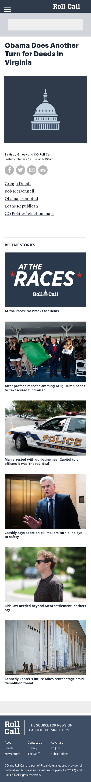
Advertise (57, 743)
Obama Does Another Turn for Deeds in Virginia (42, 54)
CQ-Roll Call (42, 154)
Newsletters (12, 754)
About (8, 743)
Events (9, 748)
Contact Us (35, 743)
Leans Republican (21, 206)
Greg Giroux (18, 154)
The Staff (33, 754)
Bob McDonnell (19, 191)
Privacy (32, 748)
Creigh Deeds (18, 184)
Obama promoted (21, 199)
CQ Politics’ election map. (29, 214)
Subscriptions (59, 754)
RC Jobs (55, 748)
